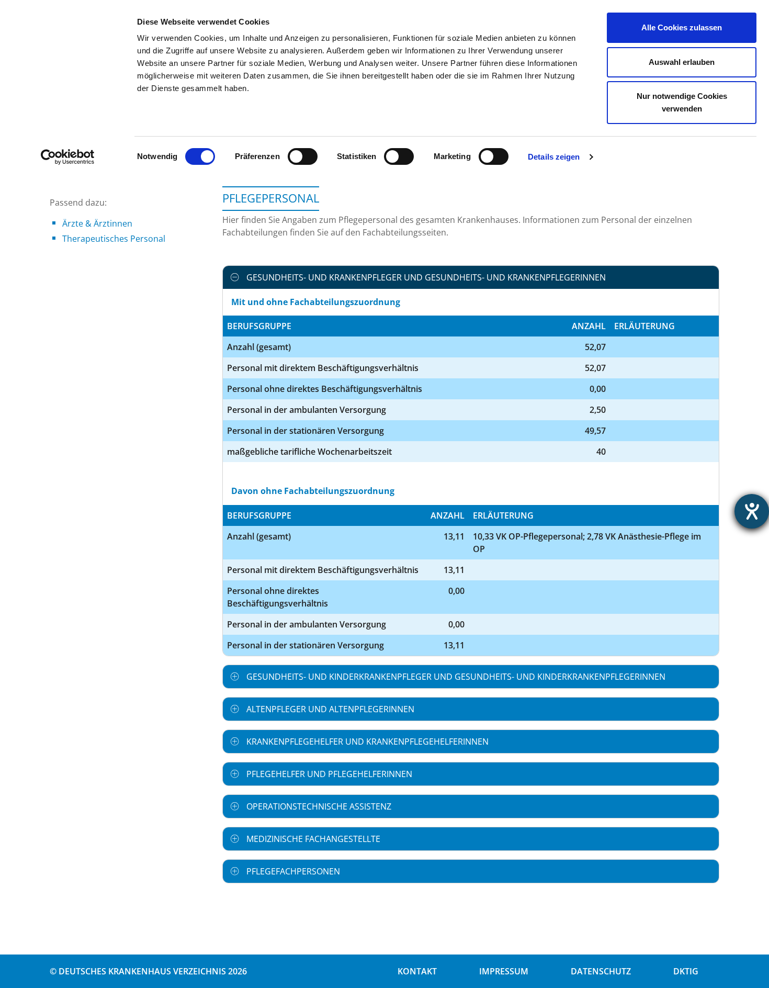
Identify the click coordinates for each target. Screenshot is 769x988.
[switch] (303, 156)
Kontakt (417, 971)
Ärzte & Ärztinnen (97, 223)
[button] (471, 277)
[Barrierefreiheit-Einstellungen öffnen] (751, 511)
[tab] (471, 277)
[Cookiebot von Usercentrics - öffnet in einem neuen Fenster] (68, 157)
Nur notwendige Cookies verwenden (682, 102)
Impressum (503, 971)
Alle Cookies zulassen (681, 27)
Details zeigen (554, 156)
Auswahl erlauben (682, 62)
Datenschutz (601, 971)
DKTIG (685, 971)
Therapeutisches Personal (113, 238)
